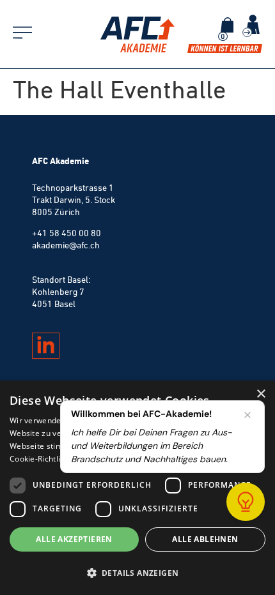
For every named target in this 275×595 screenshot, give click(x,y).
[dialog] (137, 487)
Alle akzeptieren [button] (74, 539)
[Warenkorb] (227, 25)
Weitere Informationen (129, 458)
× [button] (260, 394)
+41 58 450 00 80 (66, 233)
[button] (137, 572)
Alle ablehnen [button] (205, 539)
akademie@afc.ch (66, 245)
